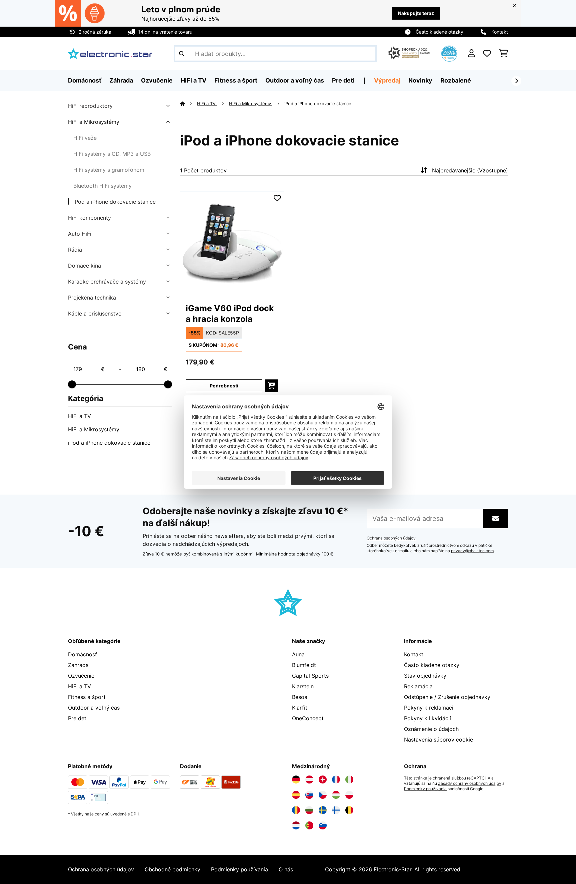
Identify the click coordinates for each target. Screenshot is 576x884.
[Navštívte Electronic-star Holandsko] (296, 825)
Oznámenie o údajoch (431, 729)
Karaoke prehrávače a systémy (107, 281)
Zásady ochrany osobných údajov (469, 783)
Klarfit (299, 707)
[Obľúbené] (487, 54)
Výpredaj (387, 80)
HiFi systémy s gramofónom (108, 169)
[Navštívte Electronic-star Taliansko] (349, 779)
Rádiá (75, 249)
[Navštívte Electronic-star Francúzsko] (336, 779)
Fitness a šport (87, 697)
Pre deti (78, 718)
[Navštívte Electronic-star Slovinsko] (323, 825)
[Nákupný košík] (503, 54)
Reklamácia (418, 686)
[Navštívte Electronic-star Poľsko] (349, 795)
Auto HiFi (79, 233)
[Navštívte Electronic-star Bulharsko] (309, 810)
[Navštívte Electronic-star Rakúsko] (309, 779)
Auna (298, 654)
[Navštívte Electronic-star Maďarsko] (336, 795)
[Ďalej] (516, 81)
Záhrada (78, 665)
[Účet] (471, 54)
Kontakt (499, 32)
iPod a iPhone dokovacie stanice (114, 201)
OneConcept (308, 718)
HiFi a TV (79, 416)
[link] (232, 243)
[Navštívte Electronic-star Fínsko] (336, 810)
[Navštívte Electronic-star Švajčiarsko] (323, 779)
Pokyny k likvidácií (427, 718)
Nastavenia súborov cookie (438, 739)
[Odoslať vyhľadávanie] (181, 54)
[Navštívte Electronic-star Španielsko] (296, 795)
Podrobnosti (224, 385)
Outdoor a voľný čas (94, 707)
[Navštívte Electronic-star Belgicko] (349, 810)
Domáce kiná (84, 265)
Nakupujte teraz (416, 13)
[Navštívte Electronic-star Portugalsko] (309, 825)
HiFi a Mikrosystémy (93, 121)
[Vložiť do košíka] (271, 385)
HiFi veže (85, 137)
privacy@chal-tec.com (472, 551)
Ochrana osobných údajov (391, 538)
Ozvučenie (81, 675)
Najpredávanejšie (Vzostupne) (470, 170)
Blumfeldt (304, 665)
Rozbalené (455, 80)
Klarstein (303, 686)
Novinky (420, 80)
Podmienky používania (425, 788)
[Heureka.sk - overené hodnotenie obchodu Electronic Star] (449, 53)
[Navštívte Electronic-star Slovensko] (309, 795)
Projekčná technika (92, 297)
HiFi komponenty (89, 217)
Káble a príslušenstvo (95, 313)
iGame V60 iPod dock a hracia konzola (230, 313)
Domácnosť (82, 654)
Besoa (299, 697)
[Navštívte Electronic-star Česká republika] (323, 795)
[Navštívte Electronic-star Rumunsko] (296, 810)
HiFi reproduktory (90, 106)
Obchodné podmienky (172, 869)
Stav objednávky (425, 675)
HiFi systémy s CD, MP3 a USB (112, 153)
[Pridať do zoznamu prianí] (277, 198)
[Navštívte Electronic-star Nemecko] (296, 779)
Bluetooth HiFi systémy (102, 185)
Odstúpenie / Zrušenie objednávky (447, 697)
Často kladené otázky (439, 32)
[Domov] (188, 103)
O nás (286, 869)
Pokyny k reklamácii (429, 707)
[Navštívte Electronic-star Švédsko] (323, 810)
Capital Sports (310, 675)
